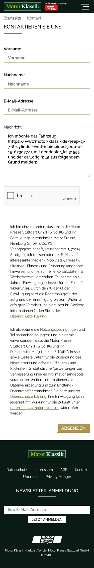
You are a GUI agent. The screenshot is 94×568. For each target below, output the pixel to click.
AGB (63, 470)
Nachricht (13, 127)
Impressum (44, 470)
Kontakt (81, 470)
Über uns (30, 477)
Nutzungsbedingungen (59, 330)
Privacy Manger (58, 477)
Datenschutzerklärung (28, 316)
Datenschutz (17, 470)
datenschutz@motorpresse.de (34, 408)
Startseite (12, 18)
